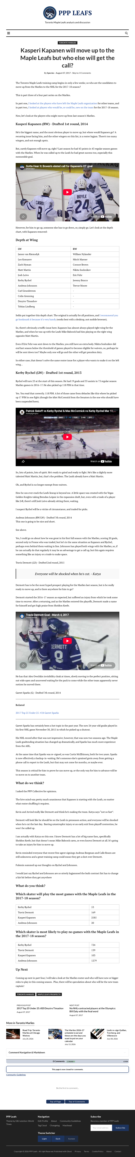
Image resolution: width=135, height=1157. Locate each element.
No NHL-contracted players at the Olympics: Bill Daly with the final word (92, 1010)
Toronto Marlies (67, 43)
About (54, 1121)
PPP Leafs (75, 13)
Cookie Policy (97, 1151)
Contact (118, 1151)
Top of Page (55, 1101)
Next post (74, 1005)
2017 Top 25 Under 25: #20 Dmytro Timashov (40, 1008)
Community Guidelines (70, 1121)
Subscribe (120, 1128)
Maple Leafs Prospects (49, 994)
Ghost (69, 1151)
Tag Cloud (42, 1125)
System (71, 1139)
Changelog (55, 1125)
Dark (58, 1139)
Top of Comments (77, 1101)
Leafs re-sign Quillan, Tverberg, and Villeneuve (117, 1033)
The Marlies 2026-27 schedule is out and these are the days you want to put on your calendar (75, 1035)
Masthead (67, 1125)
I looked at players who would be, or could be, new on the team (60, 107)
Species (49, 73)
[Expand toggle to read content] (124, 1052)
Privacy (78, 1151)
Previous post (24, 1005)
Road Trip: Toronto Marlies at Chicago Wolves (31, 1033)
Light (44, 1139)
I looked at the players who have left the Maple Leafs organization (62, 103)
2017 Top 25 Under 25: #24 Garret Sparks (37, 712)
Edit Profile (43, 1121)
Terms (86, 1151)
